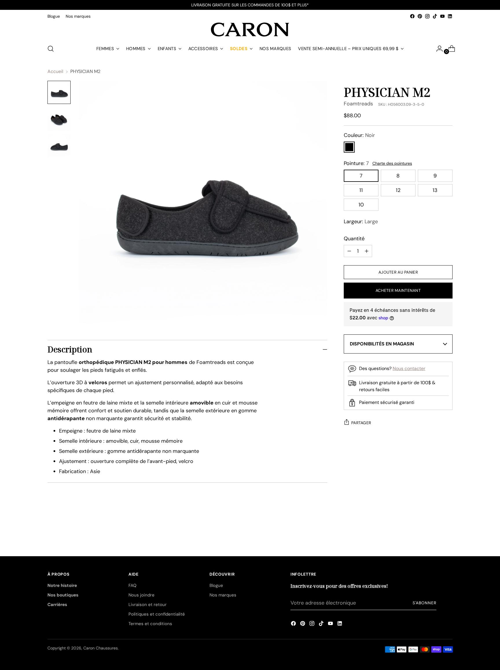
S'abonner (424, 602)
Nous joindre (141, 595)
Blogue (216, 585)
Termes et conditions (150, 624)
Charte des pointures (392, 163)
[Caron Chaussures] (250, 29)
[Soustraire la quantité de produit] (366, 251)
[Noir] (349, 147)
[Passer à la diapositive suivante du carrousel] (448, 525)
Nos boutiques (62, 595)
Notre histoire (62, 585)
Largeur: (361, 221)
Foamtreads (358, 103)
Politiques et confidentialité (156, 614)
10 (361, 204)
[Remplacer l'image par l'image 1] (59, 92)
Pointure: (356, 163)
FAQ (132, 585)
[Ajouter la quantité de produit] (349, 251)
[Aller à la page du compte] (437, 48)
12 (398, 190)
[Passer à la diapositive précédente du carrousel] (434, 525)
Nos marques (222, 595)
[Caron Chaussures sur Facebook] (412, 16)
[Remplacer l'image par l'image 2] (59, 119)
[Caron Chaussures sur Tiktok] (435, 16)
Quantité (354, 238)
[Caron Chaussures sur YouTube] (442, 16)
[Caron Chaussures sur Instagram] (427, 16)
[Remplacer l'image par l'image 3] (59, 145)
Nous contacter (409, 368)
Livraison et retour (147, 604)
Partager (361, 422)
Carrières (57, 604)
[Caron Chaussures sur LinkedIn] (450, 16)
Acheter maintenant (398, 290)
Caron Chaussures (100, 648)
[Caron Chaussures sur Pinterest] (419, 16)
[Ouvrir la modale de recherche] (50, 48)
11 (361, 190)
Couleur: (359, 135)
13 (435, 190)
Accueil (55, 71)
